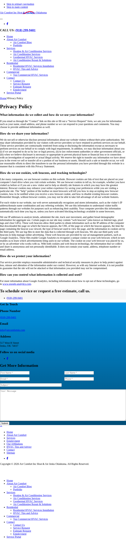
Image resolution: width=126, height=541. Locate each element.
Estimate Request (22, 530)
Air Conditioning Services (26, 498)
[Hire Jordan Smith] (63, 472)
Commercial (13, 516)
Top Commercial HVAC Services (30, 519)
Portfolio (17, 489)
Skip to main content (17, 7)
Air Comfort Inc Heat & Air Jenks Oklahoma (23, 12)
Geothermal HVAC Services (28, 501)
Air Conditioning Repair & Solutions (32, 504)
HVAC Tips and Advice (25, 513)
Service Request (21, 528)
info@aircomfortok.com (12, 330)
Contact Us (19, 525)
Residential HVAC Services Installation (33, 510)
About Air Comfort (16, 483)
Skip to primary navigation (20, 4)
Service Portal (14, 536)
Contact (11, 522)
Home (10, 480)
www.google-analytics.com (17, 284)
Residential (12, 507)
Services (11, 492)
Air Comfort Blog (22, 486)
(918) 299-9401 (25, 30)
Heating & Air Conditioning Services (32, 495)
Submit (4, 423)
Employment (19, 533)
